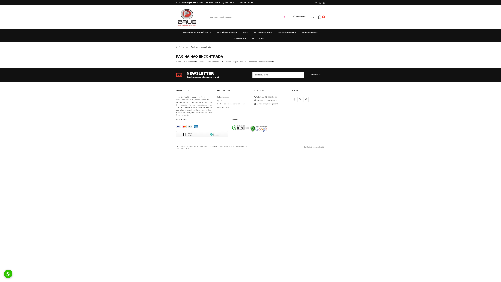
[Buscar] (282, 17)
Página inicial (183, 47)
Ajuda (219, 100)
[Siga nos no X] (320, 3)
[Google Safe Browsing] (258, 129)
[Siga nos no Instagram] (324, 3)
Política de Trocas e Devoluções (230, 104)
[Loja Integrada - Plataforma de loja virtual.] (314, 147)
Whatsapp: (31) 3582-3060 (267, 100)
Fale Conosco (223, 97)
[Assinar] (316, 75)
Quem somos (223, 107)
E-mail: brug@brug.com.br (267, 104)
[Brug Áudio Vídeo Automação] (191, 17)
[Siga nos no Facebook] (316, 3)
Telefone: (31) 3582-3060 (266, 97)
